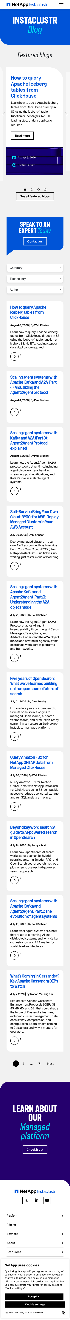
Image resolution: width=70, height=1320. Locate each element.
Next (50, 1063)
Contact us (35, 241)
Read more (22, 135)
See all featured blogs (35, 196)
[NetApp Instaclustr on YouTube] (47, 1200)
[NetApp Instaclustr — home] (27, 4)
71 (39, 1063)
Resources (35, 1252)
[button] (25, 189)
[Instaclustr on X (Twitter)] (26, 1200)
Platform (35, 1215)
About (35, 1242)
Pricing (11, 1224)
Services (35, 1233)
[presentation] (4, 114)
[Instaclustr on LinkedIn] (36, 1200)
